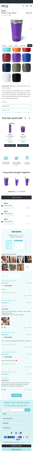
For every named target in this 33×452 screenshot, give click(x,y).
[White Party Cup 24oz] (6, 78)
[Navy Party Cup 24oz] (6, 68)
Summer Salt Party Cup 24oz (9, 352)
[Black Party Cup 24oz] (16, 78)
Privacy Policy (25, 442)
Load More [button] (16, 395)
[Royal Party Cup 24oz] (26, 58)
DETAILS (4, 102)
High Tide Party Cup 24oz (8, 332)
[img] (5, 283)
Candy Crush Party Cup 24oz (9, 280)
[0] (27, 6)
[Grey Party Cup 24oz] (26, 68)
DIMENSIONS (6, 106)
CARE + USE (5, 110)
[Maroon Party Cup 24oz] (6, 58)
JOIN (27, 410)
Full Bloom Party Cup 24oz (8, 300)
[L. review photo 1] (5, 321)
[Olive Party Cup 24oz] (16, 68)
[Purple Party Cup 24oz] (16, 58)
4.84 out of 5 (20, 235)
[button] (5, 15)
